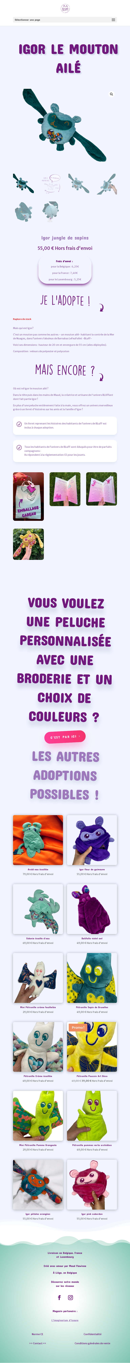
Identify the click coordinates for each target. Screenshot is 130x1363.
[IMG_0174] (101, 504)
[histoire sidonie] (65, 505)
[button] (112, 94)
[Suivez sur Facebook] (59, 1298)
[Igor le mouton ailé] (28, 559)
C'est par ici (63, 736)
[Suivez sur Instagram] (70, 1298)
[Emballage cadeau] (28, 519)
